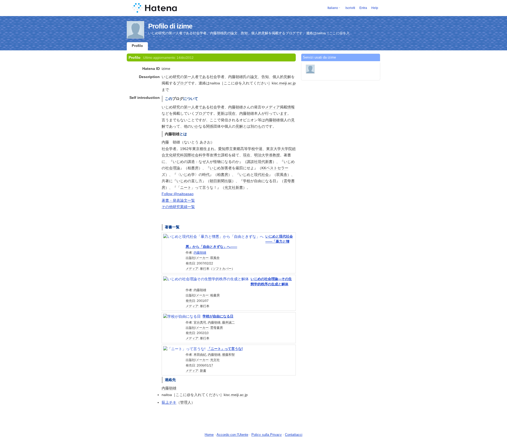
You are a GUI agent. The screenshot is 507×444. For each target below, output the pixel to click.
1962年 (186, 149)
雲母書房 (216, 327)
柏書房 (215, 295)
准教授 (274, 155)
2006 (200, 365)
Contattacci (293, 435)
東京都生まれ (203, 149)
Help (374, 8)
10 (207, 333)
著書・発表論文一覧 (178, 200)
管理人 (185, 402)
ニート (185, 187)
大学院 (286, 149)
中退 (258, 149)
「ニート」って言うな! (225, 349)
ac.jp (292, 83)
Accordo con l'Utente (232, 435)
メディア (272, 107)
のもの (259, 126)
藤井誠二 (228, 322)
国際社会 (191, 155)
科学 (202, 155)
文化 (169, 155)
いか (195, 126)
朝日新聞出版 (221, 181)
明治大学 (261, 155)
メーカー (202, 257)
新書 (203, 370)
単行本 (204, 268)
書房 (195, 168)
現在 (232, 113)
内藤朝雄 (235, 77)
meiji (283, 83)
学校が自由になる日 (218, 316)
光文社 (215, 359)
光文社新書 (233, 187)
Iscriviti (350, 8)
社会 (169, 168)
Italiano (332, 8)
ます (283, 113)
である (204, 77)
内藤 (165, 142)
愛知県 (223, 149)
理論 (176, 168)
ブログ (181, 83)
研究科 (178, 155)
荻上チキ (169, 402)
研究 (176, 77)
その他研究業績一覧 (178, 207)
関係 (209, 126)
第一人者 (191, 77)
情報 (291, 107)
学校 (246, 181)
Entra (363, 8)
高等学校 (247, 149)
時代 (206, 174)
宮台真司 (200, 322)
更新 (220, 113)
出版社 (190, 257)
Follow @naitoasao (178, 194)
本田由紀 (200, 354)
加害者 (226, 168)
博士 (217, 155)
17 (211, 365)
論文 (254, 77)
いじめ (167, 77)
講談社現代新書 (260, 162)
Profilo (137, 46)
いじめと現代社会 (254, 174)
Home (209, 435)
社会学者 (217, 77)
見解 (287, 77)
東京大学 (273, 149)
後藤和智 (228, 354)
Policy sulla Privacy (266, 435)
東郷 (236, 149)
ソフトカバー (222, 268)
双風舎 (281, 174)
